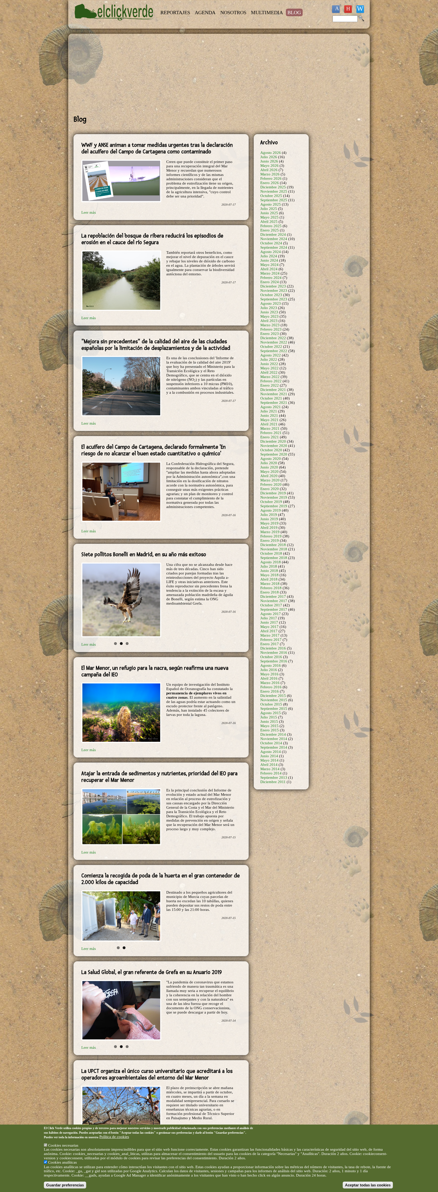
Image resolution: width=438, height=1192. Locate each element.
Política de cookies (114, 1137)
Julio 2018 (268, 566)
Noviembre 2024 (273, 239)
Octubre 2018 (271, 553)
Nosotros (233, 12)
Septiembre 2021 (273, 403)
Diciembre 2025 (273, 187)
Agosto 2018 (270, 562)
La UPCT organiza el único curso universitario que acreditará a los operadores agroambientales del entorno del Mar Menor (156, 1064)
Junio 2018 (269, 571)
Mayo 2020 (269, 471)
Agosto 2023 (270, 303)
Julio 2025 (268, 209)
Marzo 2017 (270, 635)
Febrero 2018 (271, 588)
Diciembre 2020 (273, 441)
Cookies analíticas (62, 1162)
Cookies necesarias (63, 1145)
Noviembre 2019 (273, 497)
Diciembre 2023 (273, 286)
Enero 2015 (269, 730)
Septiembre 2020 (273, 454)
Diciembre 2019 (273, 493)
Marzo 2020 (270, 480)
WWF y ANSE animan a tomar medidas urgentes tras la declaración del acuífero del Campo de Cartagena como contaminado (157, 148)
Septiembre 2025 (273, 200)
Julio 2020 (268, 463)
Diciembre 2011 (273, 782)
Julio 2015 (268, 717)
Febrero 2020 (271, 484)
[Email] (360, 9)
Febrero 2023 (271, 329)
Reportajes (175, 12)
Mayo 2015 (269, 726)
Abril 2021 (269, 424)
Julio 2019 (268, 515)
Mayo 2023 (269, 316)
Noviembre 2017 (273, 601)
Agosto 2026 (270, 153)
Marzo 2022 (270, 377)
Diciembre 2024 (273, 234)
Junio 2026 (269, 161)
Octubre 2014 (271, 743)
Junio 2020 (269, 467)
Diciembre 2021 (273, 390)
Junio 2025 (269, 213)
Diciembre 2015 (273, 696)
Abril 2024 (269, 269)
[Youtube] (348, 9)
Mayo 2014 (269, 760)
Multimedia (267, 12)
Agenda (205, 12)
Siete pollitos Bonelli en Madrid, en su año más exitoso (143, 554)
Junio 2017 (269, 622)
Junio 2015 (269, 721)
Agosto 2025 (270, 204)
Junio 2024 (269, 260)
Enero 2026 (269, 183)
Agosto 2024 (270, 252)
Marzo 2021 (270, 428)
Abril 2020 (269, 476)
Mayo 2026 (269, 166)
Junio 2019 (269, 519)
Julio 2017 (268, 618)
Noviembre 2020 (273, 446)
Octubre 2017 (271, 605)
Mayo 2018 (269, 575)
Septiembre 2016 (273, 661)
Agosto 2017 (270, 614)
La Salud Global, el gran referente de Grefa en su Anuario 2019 (151, 964)
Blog (294, 12)
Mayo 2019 (269, 523)
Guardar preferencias (65, 1185)
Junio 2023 (269, 312)
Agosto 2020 (270, 459)
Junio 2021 (269, 415)
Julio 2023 (268, 308)
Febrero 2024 (271, 278)
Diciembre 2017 (273, 596)
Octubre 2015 (271, 704)
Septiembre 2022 (273, 351)
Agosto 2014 (270, 752)
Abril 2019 (269, 528)
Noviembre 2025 (273, 191)
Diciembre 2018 (273, 545)
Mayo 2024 (269, 265)
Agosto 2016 (270, 665)
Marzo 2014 (270, 769)
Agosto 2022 (270, 355)
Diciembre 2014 (273, 734)
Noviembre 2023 (273, 290)
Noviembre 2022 (273, 342)
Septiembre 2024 (273, 247)
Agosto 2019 (270, 510)
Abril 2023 (269, 321)
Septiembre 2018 (273, 558)
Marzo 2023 (270, 325)
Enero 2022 (269, 385)
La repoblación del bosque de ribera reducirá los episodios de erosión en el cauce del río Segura (152, 239)
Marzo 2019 (270, 532)
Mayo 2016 (269, 674)
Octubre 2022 (271, 347)
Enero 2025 (269, 230)
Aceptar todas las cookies (368, 1185)
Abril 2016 (269, 678)
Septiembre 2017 (273, 609)
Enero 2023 (269, 334)
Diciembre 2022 (273, 338)
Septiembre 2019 (273, 506)
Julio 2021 (268, 411)
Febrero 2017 (271, 640)
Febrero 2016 (271, 687)
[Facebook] (336, 9)
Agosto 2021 (270, 407)
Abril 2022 (269, 372)
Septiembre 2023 (273, 299)
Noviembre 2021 (273, 394)
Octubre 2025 (271, 196)
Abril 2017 (269, 631)
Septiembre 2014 (273, 747)
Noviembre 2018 (273, 549)
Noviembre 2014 (273, 739)
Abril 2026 (269, 170)
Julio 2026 (268, 157)
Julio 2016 (268, 670)
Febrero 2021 (271, 433)
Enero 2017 (269, 644)
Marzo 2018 (270, 584)
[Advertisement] (191, 74)
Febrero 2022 (271, 381)
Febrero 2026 (271, 178)
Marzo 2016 (270, 683)
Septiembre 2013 (273, 777)
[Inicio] (115, 23)
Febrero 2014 (271, 773)
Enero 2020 (269, 489)
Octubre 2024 (271, 243)
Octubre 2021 (271, 398)
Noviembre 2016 (273, 653)
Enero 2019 (269, 540)
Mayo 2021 (269, 420)
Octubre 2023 (271, 295)
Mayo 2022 (269, 368)
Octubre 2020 (271, 450)
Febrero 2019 (271, 536)
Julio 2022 (268, 359)
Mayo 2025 (269, 217)
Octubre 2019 (271, 502)
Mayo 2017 (269, 627)
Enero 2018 (269, 592)
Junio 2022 (269, 364)
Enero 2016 (269, 691)
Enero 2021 (269, 437)
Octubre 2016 (271, 657)
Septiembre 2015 (273, 709)
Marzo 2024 (270, 273)
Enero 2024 (269, 282)
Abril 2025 (269, 222)
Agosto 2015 (270, 713)
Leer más (88, 212)
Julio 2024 (268, 256)
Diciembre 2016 (273, 648)
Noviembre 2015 (273, 700)
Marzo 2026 (270, 174)
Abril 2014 (269, 765)
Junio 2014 (269, 756)
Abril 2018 (269, 579)
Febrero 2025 (271, 226)
